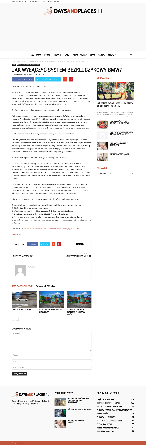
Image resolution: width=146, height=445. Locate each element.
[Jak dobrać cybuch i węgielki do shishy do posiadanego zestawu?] (115, 91)
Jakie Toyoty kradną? (21, 310)
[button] (131, 55)
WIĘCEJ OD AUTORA (45, 286)
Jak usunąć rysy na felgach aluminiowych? (120, 122)
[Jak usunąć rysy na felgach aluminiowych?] (102, 125)
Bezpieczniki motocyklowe (108, 403)
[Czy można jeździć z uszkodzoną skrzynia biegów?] (79, 299)
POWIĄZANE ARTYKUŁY (23, 286)
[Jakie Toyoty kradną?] (24, 299)
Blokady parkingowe (106, 417)
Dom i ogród (35, 55)
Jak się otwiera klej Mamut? (76, 421)
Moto (14, 64)
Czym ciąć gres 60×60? (119, 154)
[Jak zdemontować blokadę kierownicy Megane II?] (102, 135)
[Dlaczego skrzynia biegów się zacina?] (51, 299)
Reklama (49, 1)
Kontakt (56, 1)
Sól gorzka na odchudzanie (79, 409)
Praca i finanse (80, 55)
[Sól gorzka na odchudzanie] (60, 413)
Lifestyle (57, 55)
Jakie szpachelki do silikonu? (78, 256)
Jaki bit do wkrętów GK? (22, 256)
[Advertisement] (73, 35)
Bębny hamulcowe (104, 424)
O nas (43, 1)
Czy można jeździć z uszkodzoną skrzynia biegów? (76, 312)
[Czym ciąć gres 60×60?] (102, 157)
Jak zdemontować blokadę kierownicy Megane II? (121, 133)
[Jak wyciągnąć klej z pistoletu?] (102, 146)
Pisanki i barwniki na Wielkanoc (110, 407)
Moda (67, 55)
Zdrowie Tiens (17, 235)
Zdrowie (112, 55)
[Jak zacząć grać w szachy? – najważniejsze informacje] (60, 402)
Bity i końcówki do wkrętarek (109, 421)
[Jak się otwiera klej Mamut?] (60, 424)
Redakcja (19, 74)
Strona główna (34, 1)
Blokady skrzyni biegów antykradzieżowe (28, 64)
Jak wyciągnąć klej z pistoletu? (119, 144)
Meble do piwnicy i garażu (108, 428)
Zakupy (101, 55)
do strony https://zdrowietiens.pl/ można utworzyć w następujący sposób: (51, 229)
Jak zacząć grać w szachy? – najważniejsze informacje (79, 400)
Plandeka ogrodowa (105, 431)
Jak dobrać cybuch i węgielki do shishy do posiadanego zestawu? (115, 104)
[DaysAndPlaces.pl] (73, 11)
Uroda (92, 55)
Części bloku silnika (105, 399)
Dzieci (47, 55)
